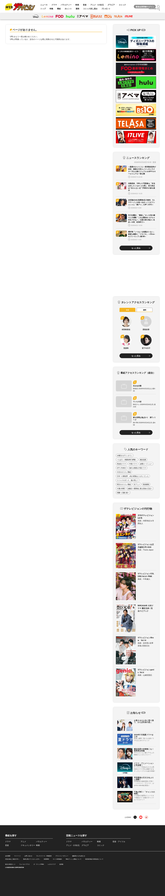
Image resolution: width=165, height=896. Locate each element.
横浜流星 (143, 459)
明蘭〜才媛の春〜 (123, 492)
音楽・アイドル (119, 841)
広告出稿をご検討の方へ (12, 859)
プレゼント (105, 8)
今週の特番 (121, 488)
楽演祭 (61, 864)
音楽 (84, 5)
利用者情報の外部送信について (94, 859)
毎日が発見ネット (10, 864)
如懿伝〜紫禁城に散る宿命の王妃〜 (140, 488)
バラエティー (66, 5)
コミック (122, 5)
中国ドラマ (133, 463)
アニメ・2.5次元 (97, 5)
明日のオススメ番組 (124, 484)
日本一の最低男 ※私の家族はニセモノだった (133, 476)
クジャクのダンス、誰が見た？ (128, 480)
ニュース (44, 5)
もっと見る (136, 248)
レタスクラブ (52, 864)
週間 (144, 310)
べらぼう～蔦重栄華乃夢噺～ (127, 459)
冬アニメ (137, 484)
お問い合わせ (28, 855)
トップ (43, 8)
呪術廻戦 (146, 484)
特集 (51, 8)
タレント (68, 8)
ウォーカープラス (24, 864)
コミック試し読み (90, 8)
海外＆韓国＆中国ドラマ (137, 468)
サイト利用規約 (57, 859)
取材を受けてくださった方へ (31, 859)
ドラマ (54, 5)
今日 (127, 310)
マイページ (17, 855)
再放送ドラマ (121, 463)
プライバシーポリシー (61, 855)
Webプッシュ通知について (73, 859)
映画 (77, 5)
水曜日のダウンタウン (124, 455)
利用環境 (46, 859)
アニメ (23, 841)
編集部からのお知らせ (78, 855)
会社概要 (7, 855)
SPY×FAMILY (121, 468)
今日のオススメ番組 (124, 472)
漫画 (77, 8)
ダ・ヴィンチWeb (39, 864)
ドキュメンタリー (28, 845)
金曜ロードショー (146, 463)
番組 (59, 8)
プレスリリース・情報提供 (44, 855)
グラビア (111, 5)
